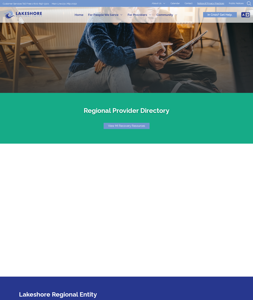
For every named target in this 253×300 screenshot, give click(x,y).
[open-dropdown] (164, 3)
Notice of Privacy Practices (210, 3)
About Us (156, 3)
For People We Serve (103, 15)
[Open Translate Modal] (245, 14)
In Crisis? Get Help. (220, 14)
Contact (188, 3)
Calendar (175, 3)
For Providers (137, 15)
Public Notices (236, 3)
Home (79, 15)
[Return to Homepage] (26, 15)
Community (164, 15)
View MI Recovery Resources (126, 125)
